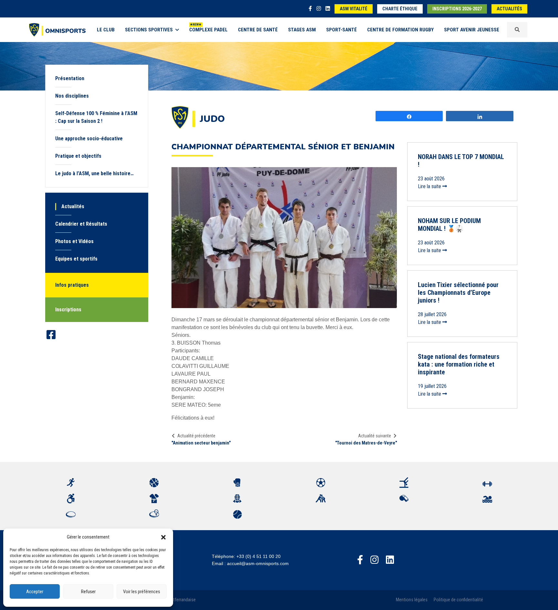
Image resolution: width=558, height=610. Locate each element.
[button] (163, 537)
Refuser (88, 591)
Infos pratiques (72, 285)
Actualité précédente (196, 435)
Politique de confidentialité (458, 600)
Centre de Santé (258, 30)
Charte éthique (400, 9)
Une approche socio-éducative (89, 138)
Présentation (69, 78)
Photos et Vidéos (74, 241)
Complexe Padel (208, 30)
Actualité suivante (374, 435)
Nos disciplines (72, 96)
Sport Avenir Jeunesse (471, 30)
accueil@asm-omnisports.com (258, 563)
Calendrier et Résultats (81, 224)
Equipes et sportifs (76, 259)
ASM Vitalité (353, 9)
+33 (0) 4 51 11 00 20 (258, 556)
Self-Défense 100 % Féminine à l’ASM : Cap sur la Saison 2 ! (96, 117)
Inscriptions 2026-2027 (457, 9)
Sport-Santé (341, 30)
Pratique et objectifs (78, 156)
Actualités (509, 9)
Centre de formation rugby (400, 30)
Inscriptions (68, 309)
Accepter (34, 591)
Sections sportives (149, 30)
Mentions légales (412, 600)
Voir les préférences (141, 591)
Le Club (106, 30)
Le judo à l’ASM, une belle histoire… (94, 173)
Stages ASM (302, 30)
